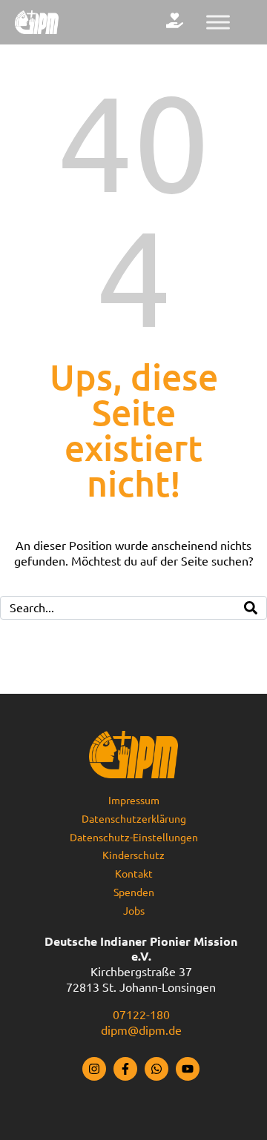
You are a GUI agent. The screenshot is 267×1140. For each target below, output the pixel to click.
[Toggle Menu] (218, 22)
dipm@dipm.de (141, 1030)
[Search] (250, 608)
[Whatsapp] (156, 1069)
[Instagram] (94, 1069)
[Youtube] (188, 1069)
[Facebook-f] (125, 1069)
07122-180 (141, 1014)
